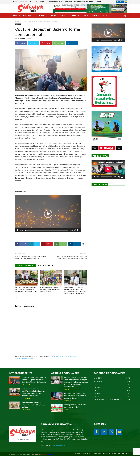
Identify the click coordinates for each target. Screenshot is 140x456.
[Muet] (75, 230)
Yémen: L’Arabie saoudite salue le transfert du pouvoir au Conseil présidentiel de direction (71, 257)
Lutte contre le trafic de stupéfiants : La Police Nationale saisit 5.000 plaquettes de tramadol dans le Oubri (26, 289)
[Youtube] (125, 1)
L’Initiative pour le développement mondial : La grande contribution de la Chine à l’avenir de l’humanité (34, 380)
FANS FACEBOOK (100, 184)
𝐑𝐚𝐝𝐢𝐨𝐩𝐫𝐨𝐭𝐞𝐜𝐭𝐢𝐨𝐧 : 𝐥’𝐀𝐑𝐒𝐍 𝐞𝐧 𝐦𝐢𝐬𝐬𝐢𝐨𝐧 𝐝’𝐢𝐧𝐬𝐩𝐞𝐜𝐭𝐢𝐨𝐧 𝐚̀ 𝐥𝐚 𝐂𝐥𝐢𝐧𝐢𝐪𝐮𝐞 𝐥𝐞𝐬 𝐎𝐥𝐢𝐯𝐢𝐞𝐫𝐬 (33, 405)
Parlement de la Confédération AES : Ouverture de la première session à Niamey (75, 396)
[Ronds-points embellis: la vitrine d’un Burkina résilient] (57, 408)
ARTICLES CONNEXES (26, 266)
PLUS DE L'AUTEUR (45, 266)
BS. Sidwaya (21, 38)
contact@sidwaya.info (59, 446)
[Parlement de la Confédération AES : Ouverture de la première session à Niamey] (57, 396)
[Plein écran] (78, 230)
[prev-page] (16, 297)
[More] (81, 43)
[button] (124, 15)
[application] (48, 213)
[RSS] (120, 1)
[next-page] (20, 297)
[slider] (46, 230)
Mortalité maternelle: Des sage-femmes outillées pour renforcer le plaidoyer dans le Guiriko (50, 289)
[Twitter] (123, 1)
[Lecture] (18, 230)
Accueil (17, 21)
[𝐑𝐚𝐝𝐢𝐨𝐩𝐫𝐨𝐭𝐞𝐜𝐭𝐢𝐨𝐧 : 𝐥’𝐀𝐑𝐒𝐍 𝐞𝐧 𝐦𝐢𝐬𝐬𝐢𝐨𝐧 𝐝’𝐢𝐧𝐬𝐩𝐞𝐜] (14, 405)
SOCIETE (23, 21)
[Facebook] (117, 1)
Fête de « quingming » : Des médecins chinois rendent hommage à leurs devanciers (30, 257)
